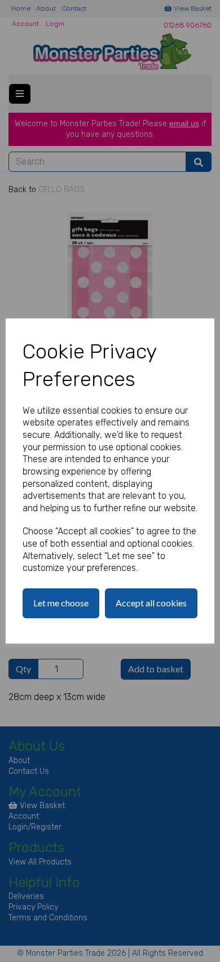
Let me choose (61, 602)
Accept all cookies (151, 602)
